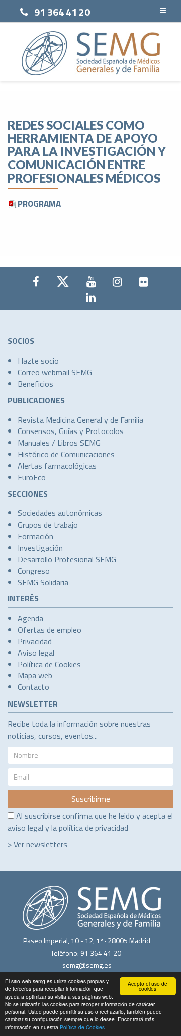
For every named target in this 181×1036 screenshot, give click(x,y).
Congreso (34, 571)
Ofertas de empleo (49, 630)
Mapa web (35, 675)
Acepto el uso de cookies (147, 986)
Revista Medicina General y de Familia (80, 420)
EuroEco (32, 477)
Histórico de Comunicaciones (66, 454)
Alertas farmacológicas (57, 466)
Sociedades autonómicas (60, 513)
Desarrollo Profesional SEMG (67, 559)
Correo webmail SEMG (55, 372)
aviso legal (25, 828)
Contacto (33, 687)
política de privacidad (93, 828)
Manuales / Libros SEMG (59, 443)
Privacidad (35, 641)
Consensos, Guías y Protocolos (71, 431)
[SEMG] (91, 53)
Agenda (30, 618)
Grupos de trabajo (48, 525)
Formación (35, 536)
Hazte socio (38, 361)
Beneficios (35, 384)
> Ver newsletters (37, 844)
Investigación (40, 548)
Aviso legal (36, 653)
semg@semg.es (87, 965)
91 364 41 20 (62, 12)
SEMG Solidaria (43, 582)
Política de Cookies (82, 1027)
